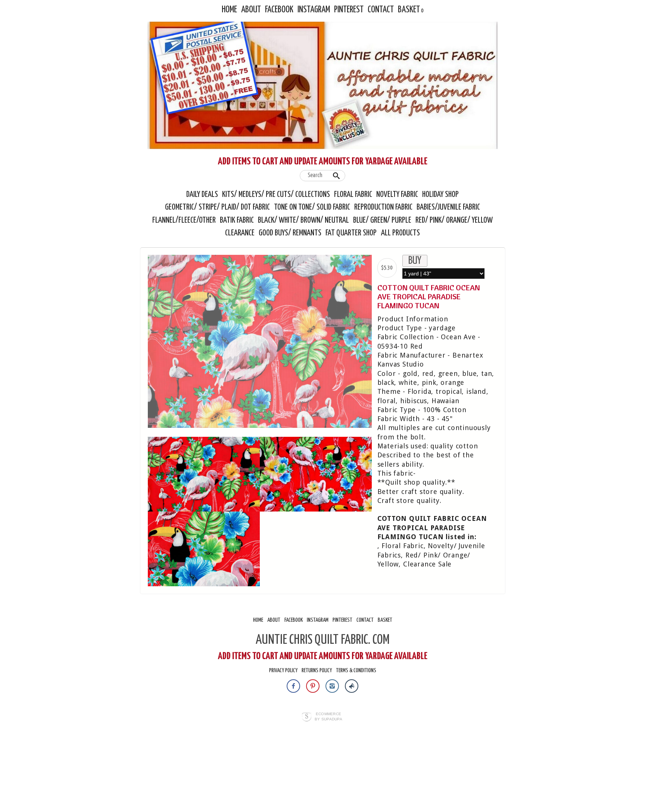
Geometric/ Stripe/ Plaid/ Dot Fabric (217, 207)
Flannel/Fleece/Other (184, 220)
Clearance (240, 233)
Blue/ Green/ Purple (382, 220)
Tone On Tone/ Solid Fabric (312, 207)
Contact (381, 10)
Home (229, 10)
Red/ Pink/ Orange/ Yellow (454, 220)
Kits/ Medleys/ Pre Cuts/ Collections (276, 195)
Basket (409, 10)
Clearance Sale (427, 564)
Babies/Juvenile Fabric (448, 207)
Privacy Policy (283, 670)
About (251, 10)
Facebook (279, 10)
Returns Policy (317, 670)
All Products (400, 233)
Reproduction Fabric (383, 207)
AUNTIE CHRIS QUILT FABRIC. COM (323, 640)
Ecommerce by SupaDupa (328, 716)
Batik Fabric (237, 220)
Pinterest (349, 10)
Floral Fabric (353, 195)
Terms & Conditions (356, 670)
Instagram (313, 10)
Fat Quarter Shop (351, 233)
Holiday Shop (440, 195)
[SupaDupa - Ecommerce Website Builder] (306, 717)
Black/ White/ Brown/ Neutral (303, 220)
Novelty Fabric (397, 195)
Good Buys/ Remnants (290, 233)
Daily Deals (202, 195)
